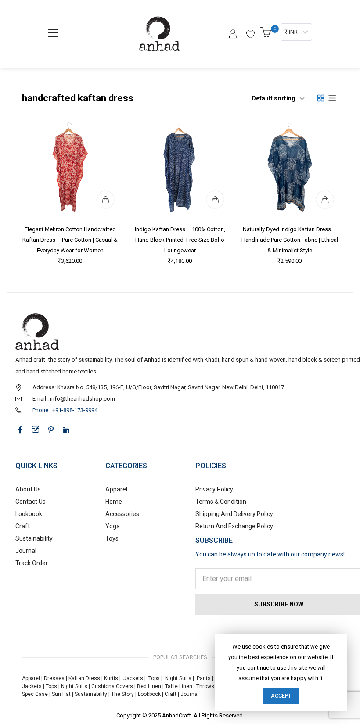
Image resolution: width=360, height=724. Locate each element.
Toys (112, 538)
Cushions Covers (112, 686)
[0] (267, 35)
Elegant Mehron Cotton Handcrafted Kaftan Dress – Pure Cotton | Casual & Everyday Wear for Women (70, 240)
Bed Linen (149, 686)
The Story (122, 694)
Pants (204, 678)
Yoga (112, 526)
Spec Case (35, 694)
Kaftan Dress (84, 678)
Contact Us (30, 501)
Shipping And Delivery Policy (234, 513)
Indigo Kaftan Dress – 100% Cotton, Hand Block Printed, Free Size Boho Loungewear (180, 240)
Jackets (133, 678)
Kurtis (111, 678)
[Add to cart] (105, 199)
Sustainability (34, 538)
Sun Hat (61, 694)
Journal (25, 550)
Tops (154, 678)
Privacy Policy (214, 489)
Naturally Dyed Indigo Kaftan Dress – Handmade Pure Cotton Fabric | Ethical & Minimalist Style (289, 240)
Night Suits (178, 678)
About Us (28, 489)
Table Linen (178, 686)
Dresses (54, 678)
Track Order (31, 562)
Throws (205, 686)
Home (113, 501)
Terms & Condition (220, 501)
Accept (281, 695)
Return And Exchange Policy (234, 526)
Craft (22, 526)
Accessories (122, 513)
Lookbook (28, 513)
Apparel (116, 489)
